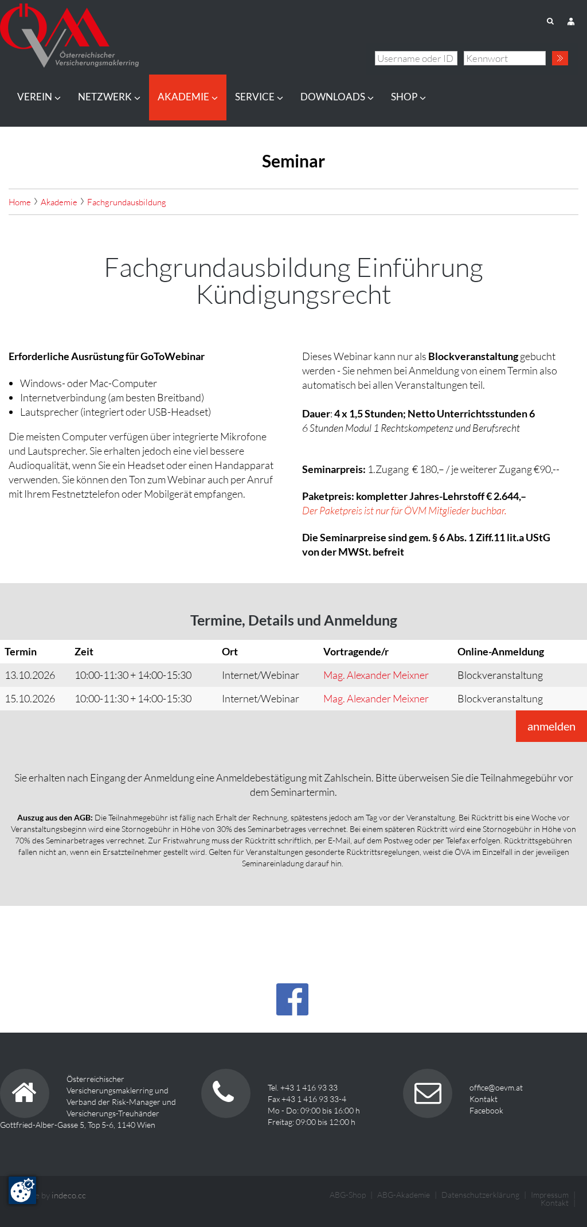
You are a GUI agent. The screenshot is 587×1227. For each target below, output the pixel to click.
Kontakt (483, 1099)
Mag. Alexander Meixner (376, 675)
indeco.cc (69, 1195)
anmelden (551, 726)
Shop (404, 97)
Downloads (332, 97)
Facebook (486, 1110)
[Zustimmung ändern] (22, 1190)
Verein (34, 97)
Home (20, 202)
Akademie (183, 97)
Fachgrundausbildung (126, 202)
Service (255, 97)
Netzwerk (105, 97)
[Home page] (69, 32)
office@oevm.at (496, 1087)
